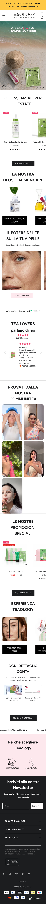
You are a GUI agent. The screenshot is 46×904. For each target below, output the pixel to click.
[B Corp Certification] (23, 862)
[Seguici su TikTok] (23, 873)
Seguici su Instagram (23, 718)
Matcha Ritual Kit (16, 571)
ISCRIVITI (37, 806)
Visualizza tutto (23, 163)
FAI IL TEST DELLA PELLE (14, 649)
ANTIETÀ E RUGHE (21, 295)
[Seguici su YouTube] (16, 873)
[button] (5, 352)
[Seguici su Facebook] (3, 873)
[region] (23, 55)
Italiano (22, 881)
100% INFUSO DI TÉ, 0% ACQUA (14, 220)
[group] (23, 55)
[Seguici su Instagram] (10, 873)
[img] (23, 335)
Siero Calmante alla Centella (15, 142)
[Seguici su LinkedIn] (29, 873)
